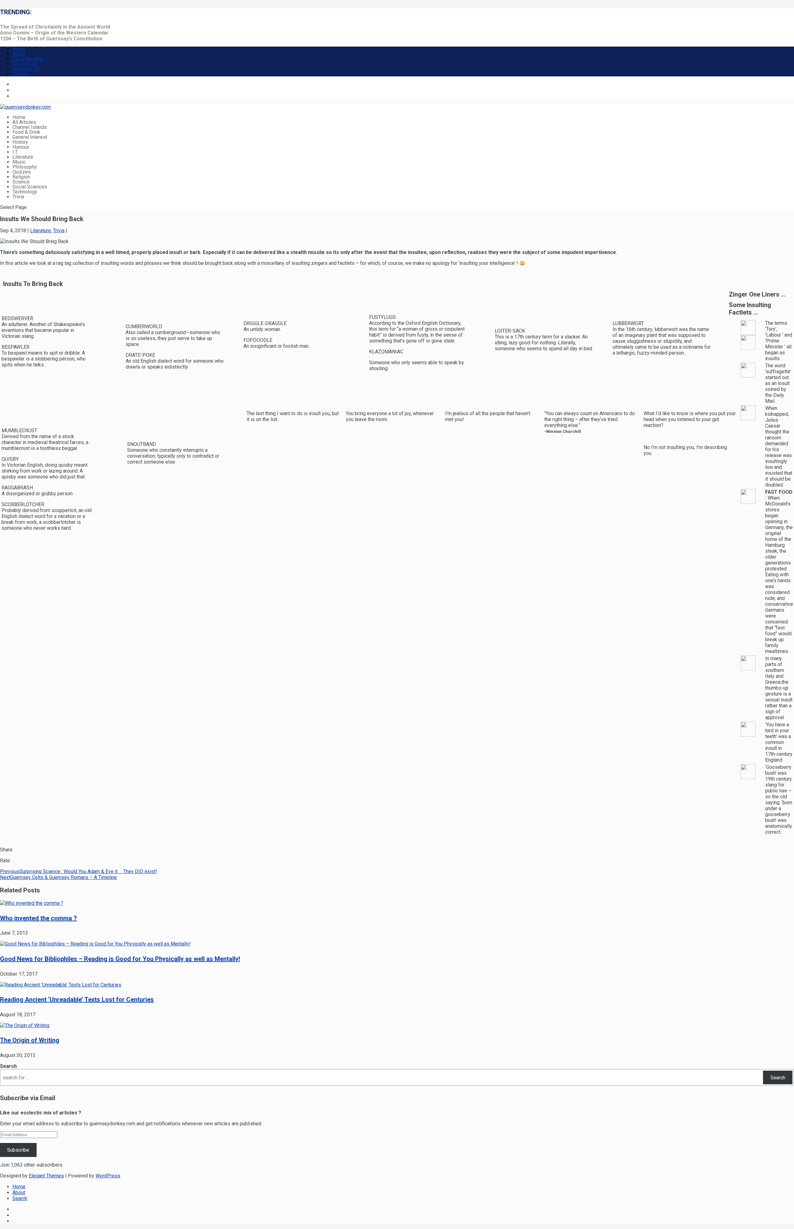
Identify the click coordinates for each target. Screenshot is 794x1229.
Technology (24, 192)
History (20, 142)
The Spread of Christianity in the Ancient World (55, 27)
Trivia (18, 197)
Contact (20, 74)
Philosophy (24, 167)
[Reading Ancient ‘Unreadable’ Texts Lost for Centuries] (60, 985)
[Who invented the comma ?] (31, 903)
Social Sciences (29, 187)
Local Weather (27, 59)
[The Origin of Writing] (24, 1025)
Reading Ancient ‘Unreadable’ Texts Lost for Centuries (77, 999)
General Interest (29, 137)
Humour (20, 147)
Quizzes (21, 172)
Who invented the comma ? (38, 918)
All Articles (24, 122)
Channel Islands (29, 127)
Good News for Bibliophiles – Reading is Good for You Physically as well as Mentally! (120, 959)
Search (8, 1066)
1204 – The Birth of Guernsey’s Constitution (51, 39)
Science (21, 182)
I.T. (15, 152)
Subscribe (18, 1150)
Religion (21, 177)
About (18, 54)
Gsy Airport (24, 64)
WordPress (108, 1176)
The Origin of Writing (29, 1040)
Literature (22, 157)
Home (18, 49)
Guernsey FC (26, 69)
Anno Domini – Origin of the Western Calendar (54, 33)
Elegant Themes (46, 1176)
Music (19, 162)
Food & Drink (26, 132)
